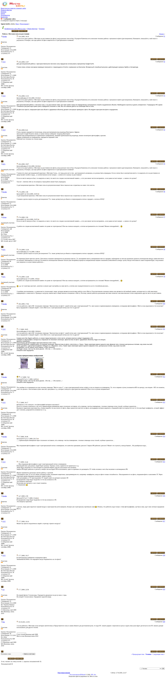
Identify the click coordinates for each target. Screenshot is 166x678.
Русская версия (75, 674)
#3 (164, 96)
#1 (164, 36)
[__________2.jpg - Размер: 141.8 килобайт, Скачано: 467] (39, 367)
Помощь (3, 12)
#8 (164, 249)
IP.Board (82, 674)
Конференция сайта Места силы (15, 29)
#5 (164, 164)
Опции (161, 34)
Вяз (3, 622)
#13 (164, 402)
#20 (164, 621)
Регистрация (24, 24)
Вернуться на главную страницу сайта (13, 8)
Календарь (4, 17)
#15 (164, 462)
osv (3, 589)
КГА (3, 164)
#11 (164, 329)
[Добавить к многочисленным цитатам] (153, 59)
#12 (164, 376)
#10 (164, 303)
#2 (164, 61)
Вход (17, 24)
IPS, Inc (93, 674)
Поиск (3, 13)
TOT (4, 62)
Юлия (4, 217)
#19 (164, 589)
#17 (164, 521)
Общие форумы (32, 29)
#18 (164, 555)
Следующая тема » (159, 654)
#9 (164, 276)
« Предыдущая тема (137, 654)
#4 (164, 130)
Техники (42, 29)
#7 (164, 217)
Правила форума (6, 10)
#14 (164, 436)
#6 (164, 191)
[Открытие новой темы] (23, 32)
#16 (164, 496)
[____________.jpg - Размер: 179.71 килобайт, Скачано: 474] (24, 367)
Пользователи (5, 15)
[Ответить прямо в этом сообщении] (161, 59)
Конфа (4, 36)
